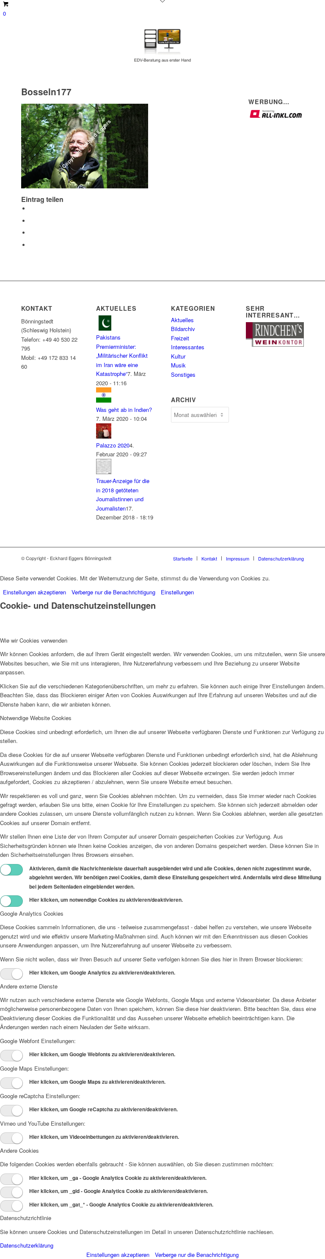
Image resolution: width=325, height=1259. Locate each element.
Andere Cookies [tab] (19, 1150)
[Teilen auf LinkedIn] (32, 233)
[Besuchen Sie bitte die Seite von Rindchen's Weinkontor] (275, 344)
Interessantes (187, 347)
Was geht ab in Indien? (124, 410)
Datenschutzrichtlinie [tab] (25, 1218)
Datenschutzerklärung (26, 1245)
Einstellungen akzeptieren (34, 592)
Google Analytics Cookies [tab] (31, 913)
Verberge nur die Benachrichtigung (113, 592)
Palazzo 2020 (112, 445)
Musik (178, 365)
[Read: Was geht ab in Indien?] (103, 400)
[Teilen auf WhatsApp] (32, 221)
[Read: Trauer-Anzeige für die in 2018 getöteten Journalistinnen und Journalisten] (103, 472)
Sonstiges (183, 374)
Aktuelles (182, 320)
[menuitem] (183, 558)
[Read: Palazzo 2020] (103, 436)
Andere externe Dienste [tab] (29, 986)
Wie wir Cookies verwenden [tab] (33, 640)
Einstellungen (177, 592)
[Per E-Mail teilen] (32, 245)
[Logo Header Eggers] (162, 46)
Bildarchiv (183, 329)
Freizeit (180, 338)
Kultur (178, 356)
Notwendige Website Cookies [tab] (36, 718)
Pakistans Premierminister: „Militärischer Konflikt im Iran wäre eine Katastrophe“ (122, 355)
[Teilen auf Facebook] (32, 208)
